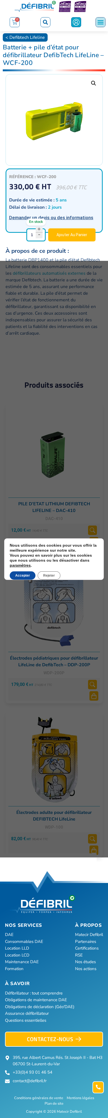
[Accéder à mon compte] (76, 22)
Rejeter (49, 575)
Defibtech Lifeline (27, 37)
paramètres (20, 565)
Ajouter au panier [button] (93, 696)
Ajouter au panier (71, 235)
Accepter (22, 575)
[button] (45, 22)
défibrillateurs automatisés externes (49, 273)
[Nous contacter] (98, 1087)
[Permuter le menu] (101, 22)
